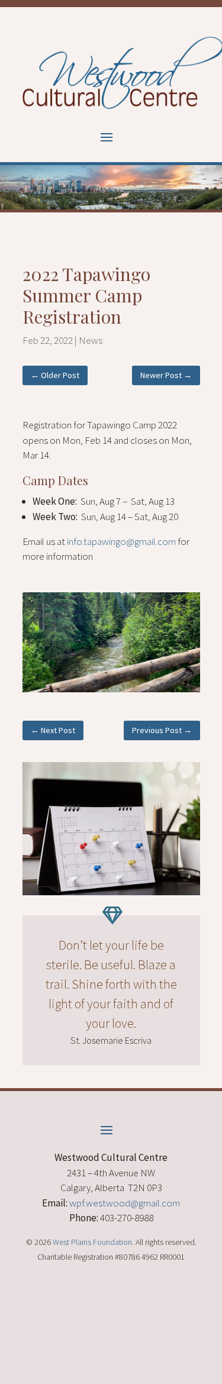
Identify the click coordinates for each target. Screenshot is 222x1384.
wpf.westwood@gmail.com (124, 1202)
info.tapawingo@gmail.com (121, 541)
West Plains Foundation (92, 1242)
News (90, 340)
